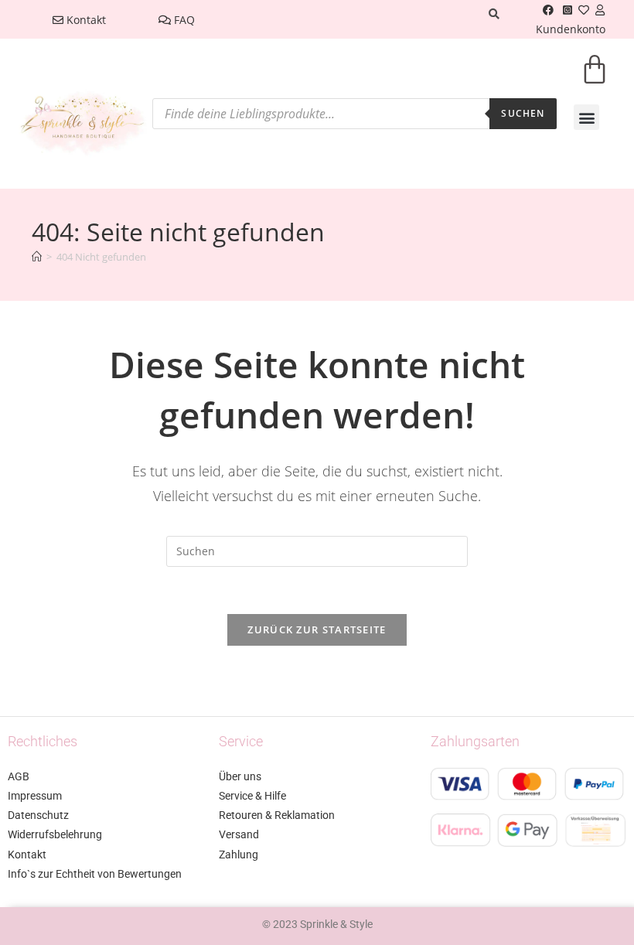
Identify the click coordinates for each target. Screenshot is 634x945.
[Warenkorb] (594, 79)
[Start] (37, 257)
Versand (239, 834)
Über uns (240, 776)
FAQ (183, 19)
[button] (586, 117)
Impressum (35, 796)
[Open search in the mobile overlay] (354, 113)
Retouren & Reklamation (277, 815)
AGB (18, 776)
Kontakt (84, 19)
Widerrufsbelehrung (55, 834)
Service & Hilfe (252, 796)
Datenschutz (38, 815)
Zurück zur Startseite (316, 629)
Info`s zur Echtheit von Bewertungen (95, 874)
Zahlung (238, 854)
